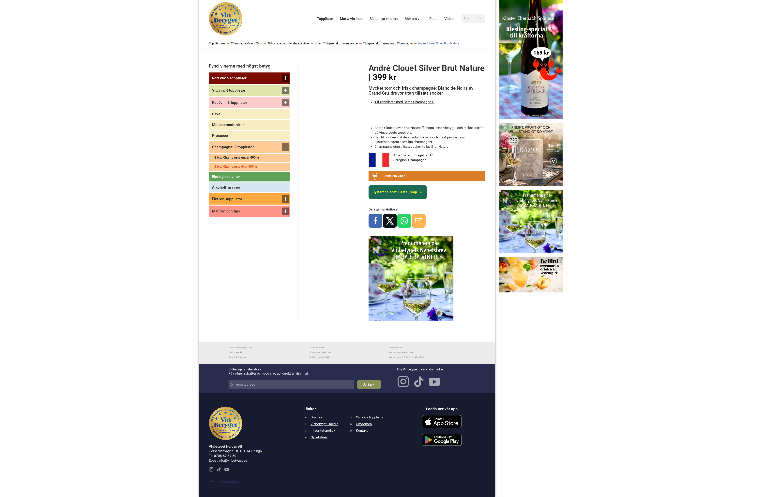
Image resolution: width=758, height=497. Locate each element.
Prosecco (220, 135)
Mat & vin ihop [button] (351, 19)
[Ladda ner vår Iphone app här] (442, 421)
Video (449, 19)
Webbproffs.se (231, 481)
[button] (427, 176)
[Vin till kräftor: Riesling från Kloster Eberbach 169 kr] (531, 61)
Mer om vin (413, 19)
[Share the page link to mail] (419, 221)
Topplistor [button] (325, 19)
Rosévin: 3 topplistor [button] (229, 102)
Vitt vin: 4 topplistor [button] (228, 90)
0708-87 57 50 (225, 456)
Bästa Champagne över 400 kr (235, 166)
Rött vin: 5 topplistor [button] (229, 78)
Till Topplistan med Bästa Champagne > (404, 102)
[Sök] (479, 18)
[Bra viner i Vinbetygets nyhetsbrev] (531, 223)
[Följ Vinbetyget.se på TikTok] (419, 381)
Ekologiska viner (226, 176)
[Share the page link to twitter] (390, 221)
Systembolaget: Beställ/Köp (394, 192)
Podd (433, 19)
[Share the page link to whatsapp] (404, 221)
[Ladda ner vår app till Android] (442, 440)
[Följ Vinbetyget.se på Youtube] (434, 381)
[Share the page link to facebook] (375, 221)
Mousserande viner (228, 124)
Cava (216, 114)
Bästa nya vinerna (384, 19)
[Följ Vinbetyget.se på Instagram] (403, 381)
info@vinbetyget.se (233, 460)
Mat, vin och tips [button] (226, 211)
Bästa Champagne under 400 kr (236, 157)
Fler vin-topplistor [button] (227, 199)
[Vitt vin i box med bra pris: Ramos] (531, 156)
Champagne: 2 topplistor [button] (233, 147)
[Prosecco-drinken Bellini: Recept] (531, 276)
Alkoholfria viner (226, 187)
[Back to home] (225, 19)
